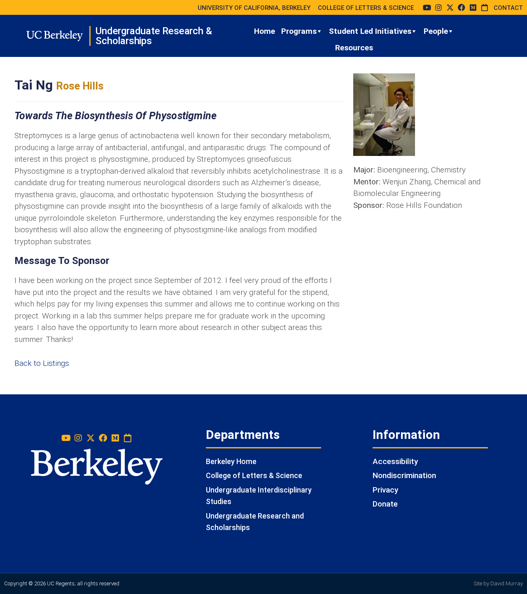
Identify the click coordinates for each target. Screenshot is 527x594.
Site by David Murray (498, 583)
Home (264, 31)
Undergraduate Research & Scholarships (154, 36)
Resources (354, 47)
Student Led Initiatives (370, 31)
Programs (299, 31)
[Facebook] (461, 7)
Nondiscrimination (404, 475)
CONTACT (508, 8)
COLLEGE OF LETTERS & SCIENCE (366, 8)
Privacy (385, 490)
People (436, 31)
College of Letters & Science (254, 475)
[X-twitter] (450, 7)
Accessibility (395, 461)
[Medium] (473, 7)
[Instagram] (438, 7)
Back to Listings (41, 363)
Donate (385, 504)
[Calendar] (484, 7)
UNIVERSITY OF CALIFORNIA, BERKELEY (254, 8)
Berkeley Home (231, 461)
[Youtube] (427, 7)
